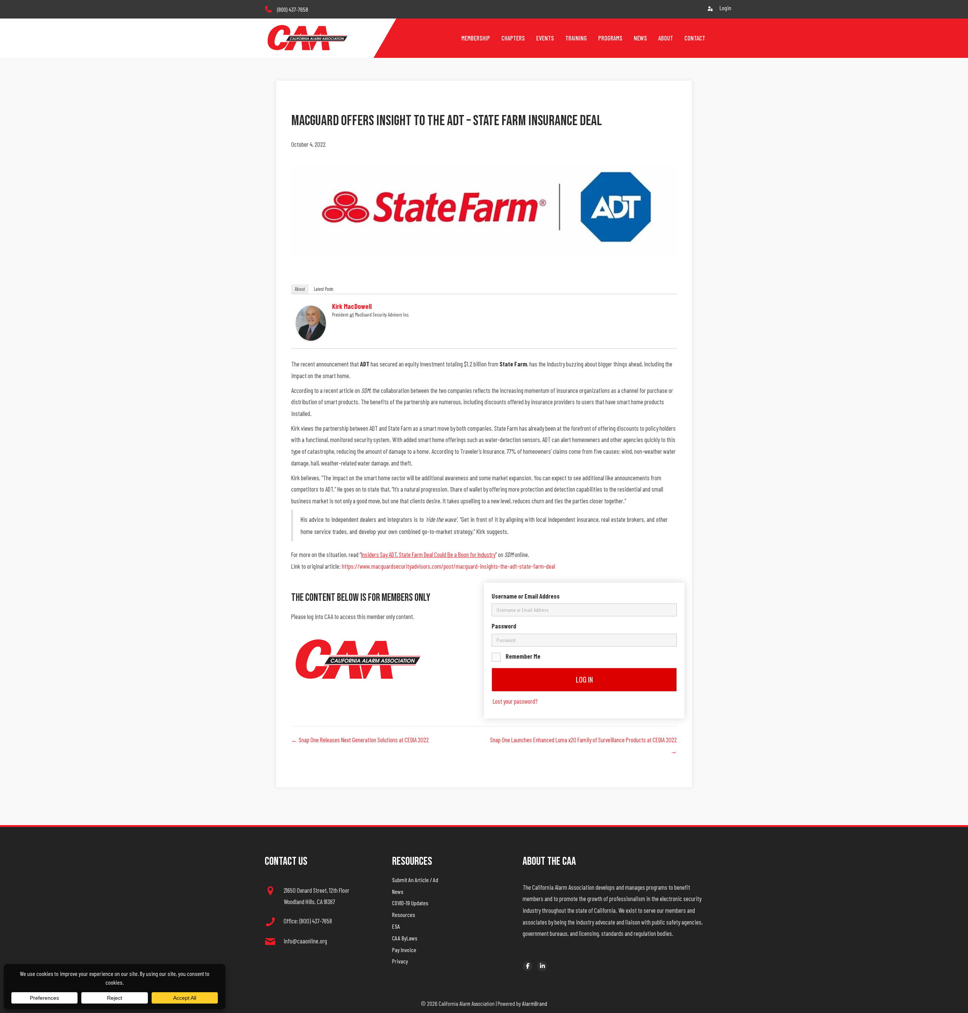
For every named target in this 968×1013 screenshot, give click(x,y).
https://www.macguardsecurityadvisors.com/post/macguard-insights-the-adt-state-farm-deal (448, 566)
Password (504, 626)
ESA (396, 926)
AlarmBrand (534, 1003)
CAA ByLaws (404, 938)
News (397, 891)
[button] (484, 478)
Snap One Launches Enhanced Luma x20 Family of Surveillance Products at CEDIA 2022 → (583, 745)
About (300, 289)
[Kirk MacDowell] (311, 322)
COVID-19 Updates (410, 902)
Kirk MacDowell (352, 306)
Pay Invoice (404, 949)
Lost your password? (515, 701)
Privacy (400, 961)
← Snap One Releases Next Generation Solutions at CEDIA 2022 (360, 739)
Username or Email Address (526, 596)
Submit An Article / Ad (415, 879)
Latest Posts (323, 289)
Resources (403, 914)
